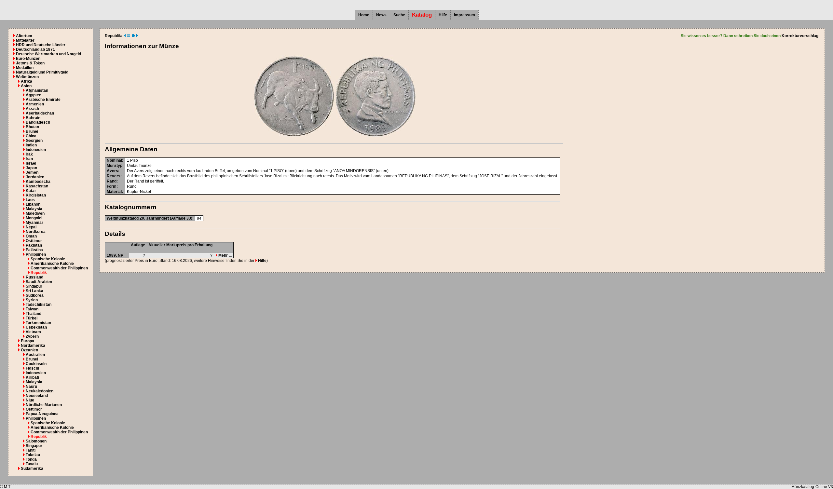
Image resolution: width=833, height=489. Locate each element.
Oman (31, 236)
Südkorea (35, 295)
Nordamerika (33, 345)
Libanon (33, 204)
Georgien (34, 140)
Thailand (33, 313)
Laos (30, 199)
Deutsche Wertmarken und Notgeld (48, 54)
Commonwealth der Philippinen (59, 268)
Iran (29, 158)
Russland (34, 277)
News (381, 15)
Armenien (35, 104)
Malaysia (34, 209)
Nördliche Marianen (44, 404)
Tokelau (33, 455)
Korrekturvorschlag (800, 36)
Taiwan (32, 309)
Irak (29, 154)
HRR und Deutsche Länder (40, 45)
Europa (27, 341)
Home (363, 15)
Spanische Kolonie (48, 259)
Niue (30, 400)
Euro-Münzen (28, 58)
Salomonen (36, 441)
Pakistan (34, 245)
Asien (26, 86)
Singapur (34, 286)
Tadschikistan (38, 304)
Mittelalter (25, 40)
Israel (31, 163)
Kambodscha (38, 181)
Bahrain (33, 117)
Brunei (32, 131)
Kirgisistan (36, 195)
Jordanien (35, 177)
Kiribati (32, 377)
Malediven (35, 213)
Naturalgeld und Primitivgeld (42, 72)
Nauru (31, 386)
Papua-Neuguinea (42, 414)
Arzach (32, 108)
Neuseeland (37, 395)
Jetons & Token (30, 63)
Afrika (26, 81)
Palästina (34, 250)
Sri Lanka (34, 291)
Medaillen (25, 67)
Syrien (32, 300)
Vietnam (33, 332)
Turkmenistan (38, 322)
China (31, 136)
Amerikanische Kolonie (52, 263)
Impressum (464, 15)
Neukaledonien (39, 391)
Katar (31, 190)
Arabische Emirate (43, 99)
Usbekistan (36, 327)
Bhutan (32, 127)
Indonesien (36, 149)
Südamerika (32, 468)
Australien (35, 354)
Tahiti (30, 450)
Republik (39, 272)
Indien (31, 145)
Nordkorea (36, 231)
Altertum (24, 36)
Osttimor (34, 240)
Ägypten (33, 95)
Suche (399, 15)
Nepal (31, 227)
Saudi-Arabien (39, 281)
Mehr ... (224, 255)
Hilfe (443, 15)
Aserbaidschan (40, 113)
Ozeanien (29, 350)
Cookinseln (36, 363)
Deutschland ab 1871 (35, 49)
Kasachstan (37, 186)
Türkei (31, 318)
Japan (31, 168)
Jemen (32, 172)
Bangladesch (38, 122)
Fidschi (32, 368)
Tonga (31, 459)
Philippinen (36, 254)
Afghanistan (37, 90)
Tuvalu (32, 464)
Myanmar (34, 222)
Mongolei (34, 218)
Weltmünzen (27, 77)
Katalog (422, 15)
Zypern (32, 336)
